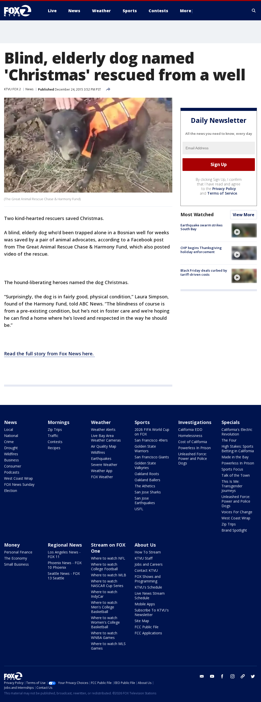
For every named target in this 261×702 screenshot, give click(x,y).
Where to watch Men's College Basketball (104, 607)
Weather (101, 422)
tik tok (243, 676)
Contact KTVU (146, 570)
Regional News (65, 545)
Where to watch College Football (104, 566)
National (11, 435)
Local (8, 429)
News (29, 89)
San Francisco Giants (152, 457)
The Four (229, 440)
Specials (230, 422)
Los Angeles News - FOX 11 (64, 554)
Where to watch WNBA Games (104, 635)
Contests (55, 441)
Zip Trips (55, 429)
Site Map (142, 620)
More (185, 10)
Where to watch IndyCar (104, 594)
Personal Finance (18, 552)
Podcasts (11, 472)
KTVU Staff (143, 558)
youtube (212, 676)
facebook (222, 676)
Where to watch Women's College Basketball (105, 622)
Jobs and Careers (149, 564)
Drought (11, 447)
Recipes (54, 447)
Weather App (101, 470)
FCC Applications (148, 633)
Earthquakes (101, 458)
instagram (232, 676)
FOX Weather (102, 476)
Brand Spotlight (234, 530)
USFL (139, 508)
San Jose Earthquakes (145, 500)
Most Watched (197, 214)
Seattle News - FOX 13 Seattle (64, 575)
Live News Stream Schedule (150, 595)
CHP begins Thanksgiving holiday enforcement (201, 249)
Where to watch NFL (108, 558)
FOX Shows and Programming (148, 578)
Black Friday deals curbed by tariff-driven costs (203, 272)
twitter (253, 676)
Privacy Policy (224, 188)
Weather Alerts (103, 429)
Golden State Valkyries (145, 465)
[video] (244, 230)
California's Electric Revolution (236, 431)
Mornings (58, 422)
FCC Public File (147, 626)
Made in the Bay (235, 457)
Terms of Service (222, 193)
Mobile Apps (145, 604)
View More (243, 214)
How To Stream (148, 552)
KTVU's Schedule (148, 587)
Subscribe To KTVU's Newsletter (152, 612)
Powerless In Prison (194, 447)
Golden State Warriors (145, 448)
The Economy (15, 558)
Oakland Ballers (147, 479)
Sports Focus (232, 469)
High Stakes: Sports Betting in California (237, 448)
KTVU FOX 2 (12, 89)
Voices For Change (236, 511)
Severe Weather (104, 464)
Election (10, 490)
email (202, 676)
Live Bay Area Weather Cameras (106, 438)
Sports (142, 422)
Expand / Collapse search (254, 10)
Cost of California (192, 441)
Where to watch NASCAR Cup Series (107, 583)
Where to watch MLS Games (108, 646)
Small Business (16, 564)
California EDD (190, 429)
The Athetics (145, 486)
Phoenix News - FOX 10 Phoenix (65, 565)
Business (11, 460)
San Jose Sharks (148, 492)
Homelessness (190, 435)
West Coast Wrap (18, 478)
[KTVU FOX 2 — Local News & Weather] (21, 11)
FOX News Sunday (19, 484)
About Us (145, 545)
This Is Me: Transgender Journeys (231, 486)
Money (12, 545)
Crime (9, 441)
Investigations (194, 422)
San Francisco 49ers (151, 440)
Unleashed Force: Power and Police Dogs (192, 458)
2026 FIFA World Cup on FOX (152, 431)
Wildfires (11, 453)
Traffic (53, 435)
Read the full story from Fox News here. (49, 353)
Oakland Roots (147, 473)
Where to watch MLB (108, 575)
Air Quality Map (103, 446)
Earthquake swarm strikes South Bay (201, 227)
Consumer (12, 466)
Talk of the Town (235, 475)
